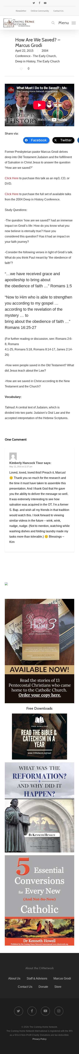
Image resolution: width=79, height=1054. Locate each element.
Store (57, 986)
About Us (14, 978)
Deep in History (25, 61)
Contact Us (25, 986)
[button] (67, 22)
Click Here (12, 178)
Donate (43, 986)
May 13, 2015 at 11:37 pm (20, 466)
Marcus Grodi (62, 978)
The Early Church (48, 61)
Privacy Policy (39, 1039)
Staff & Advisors (37, 978)
